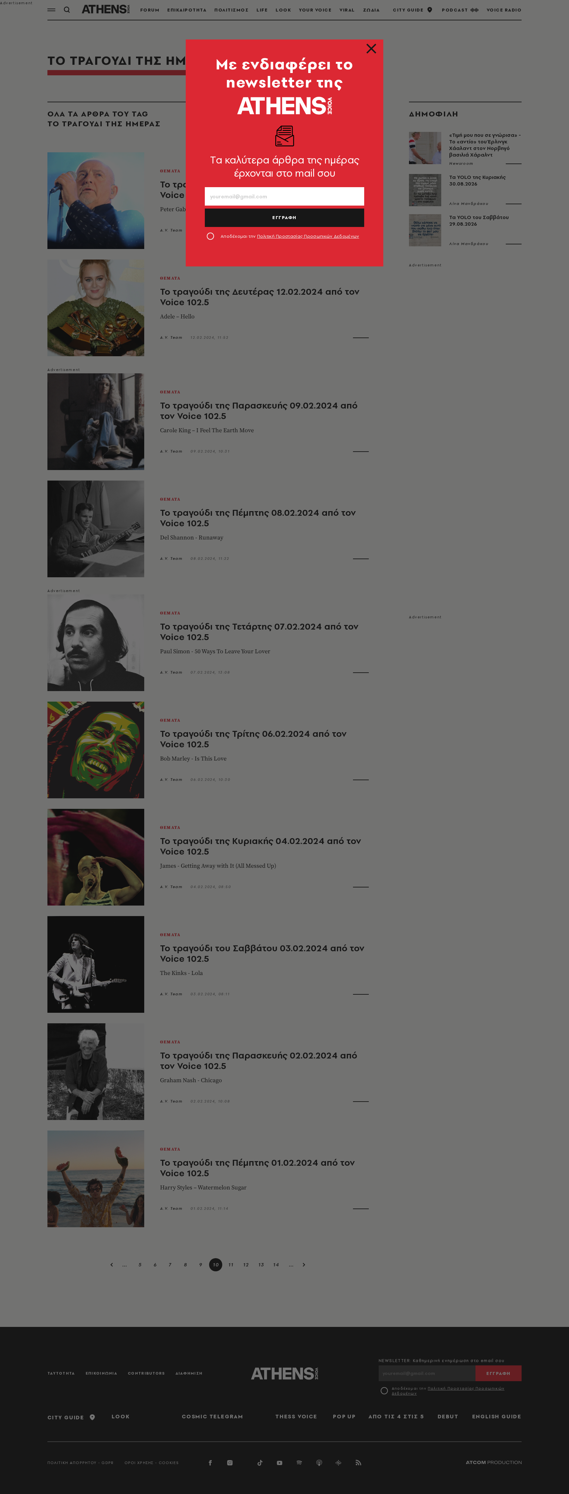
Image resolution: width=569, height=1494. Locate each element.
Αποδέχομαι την (290, 236)
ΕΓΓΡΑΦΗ (284, 217)
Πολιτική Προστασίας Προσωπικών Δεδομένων (308, 236)
